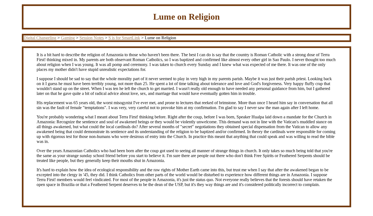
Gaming (68, 37)
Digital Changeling (39, 37)
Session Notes (91, 37)
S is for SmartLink (124, 37)
